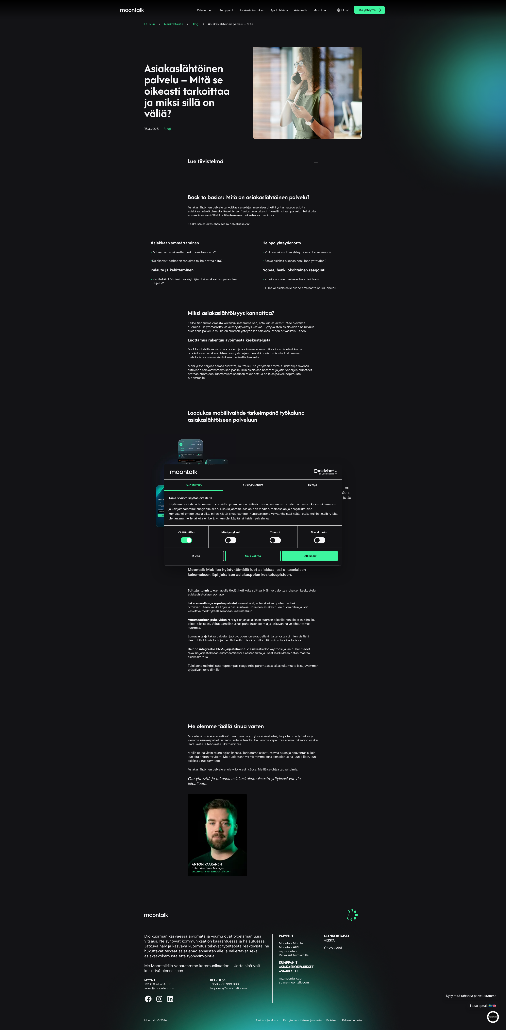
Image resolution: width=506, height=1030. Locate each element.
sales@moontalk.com (159, 988)
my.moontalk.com (291, 978)
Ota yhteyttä (367, 10)
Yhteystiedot (333, 947)
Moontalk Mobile (291, 943)
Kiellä (196, 556)
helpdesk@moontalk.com (228, 988)
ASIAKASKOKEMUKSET (296, 966)
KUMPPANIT (288, 962)
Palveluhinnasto (352, 1020)
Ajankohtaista (173, 24)
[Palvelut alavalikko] (210, 10)
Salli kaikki (310, 556)
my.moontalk (288, 951)
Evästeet (331, 1020)
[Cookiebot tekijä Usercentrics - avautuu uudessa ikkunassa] (320, 472)
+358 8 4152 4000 (157, 984)
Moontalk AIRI (289, 947)
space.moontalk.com (294, 982)
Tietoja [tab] (312, 485)
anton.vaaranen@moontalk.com (211, 871)
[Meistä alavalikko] (326, 10)
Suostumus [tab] (194, 485)
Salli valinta (253, 556)
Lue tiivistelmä (205, 160)
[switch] (230, 540)
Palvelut (286, 936)
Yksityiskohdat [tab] (253, 485)
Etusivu (149, 24)
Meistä (329, 940)
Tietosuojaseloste (267, 1020)
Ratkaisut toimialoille (294, 955)
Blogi (195, 24)
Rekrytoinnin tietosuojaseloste (302, 1020)
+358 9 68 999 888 (224, 984)
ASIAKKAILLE (288, 971)
